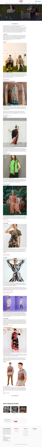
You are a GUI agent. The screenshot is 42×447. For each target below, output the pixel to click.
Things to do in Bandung (25, 431)
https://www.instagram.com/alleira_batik (8, 325)
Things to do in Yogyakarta (25, 435)
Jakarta (4, 393)
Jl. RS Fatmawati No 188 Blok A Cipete (7, 438)
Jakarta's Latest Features (5, 50)
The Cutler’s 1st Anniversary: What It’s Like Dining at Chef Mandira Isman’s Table (23, 408)
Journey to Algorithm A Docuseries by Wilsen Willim (15, 408)
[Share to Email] (17, 395)
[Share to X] (14, 395)
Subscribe (16, 421)
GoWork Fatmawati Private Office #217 (7, 437)
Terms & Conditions (16, 431)
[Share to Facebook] (12, 395)
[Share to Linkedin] (15, 395)
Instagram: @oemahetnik (6, 254)
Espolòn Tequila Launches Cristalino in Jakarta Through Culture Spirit (6, 408)
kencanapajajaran (8, 183)
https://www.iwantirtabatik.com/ (7, 316)
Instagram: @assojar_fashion (6, 360)
